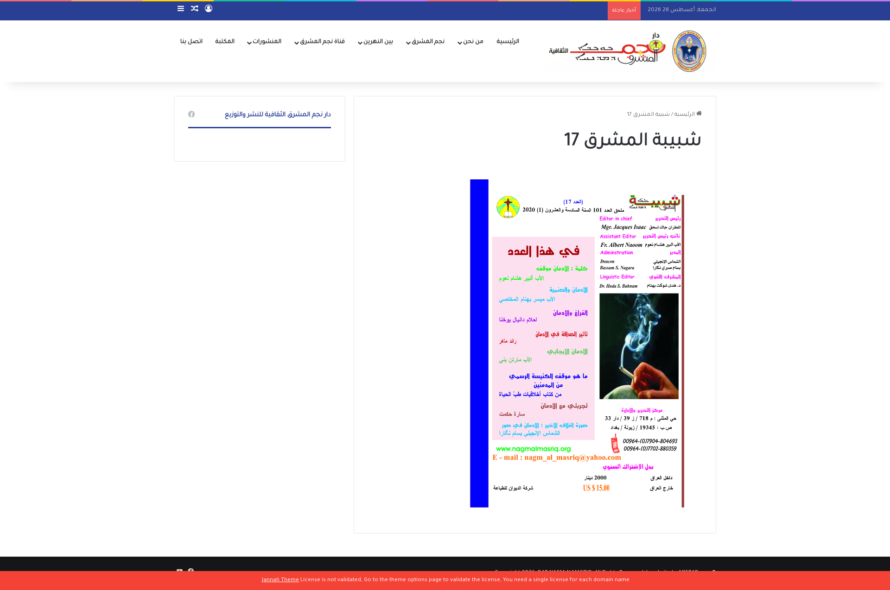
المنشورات (267, 42)
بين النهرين (378, 42)
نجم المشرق (428, 42)
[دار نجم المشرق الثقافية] (625, 51)
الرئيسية (508, 42)
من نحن (473, 42)
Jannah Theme (280, 580)
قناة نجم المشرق (322, 42)
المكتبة (225, 42)
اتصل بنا (191, 42)
